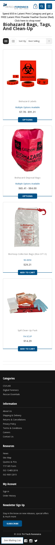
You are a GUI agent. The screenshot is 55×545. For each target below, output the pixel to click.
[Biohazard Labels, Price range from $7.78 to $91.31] (27, 73)
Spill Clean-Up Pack (27, 330)
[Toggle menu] (49, 6)
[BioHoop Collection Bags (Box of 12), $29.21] (27, 226)
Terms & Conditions (12, 428)
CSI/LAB (7, 385)
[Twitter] (36, 540)
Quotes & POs (10, 461)
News (5, 453)
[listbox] (39, 41)
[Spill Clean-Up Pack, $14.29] (27, 302)
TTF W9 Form (9, 466)
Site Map (7, 457)
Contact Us (8, 436)
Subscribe (12, 523)
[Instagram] (30, 540)
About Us (7, 411)
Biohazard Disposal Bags (27, 177)
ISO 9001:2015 (10, 474)
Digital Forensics (11, 390)
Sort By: (22, 41)
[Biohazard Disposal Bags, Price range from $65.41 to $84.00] (27, 150)
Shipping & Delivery (12, 415)
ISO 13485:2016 (10, 470)
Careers (6, 432)
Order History (9, 495)
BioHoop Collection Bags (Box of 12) (27, 253)
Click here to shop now (27, 20)
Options (27, 119)
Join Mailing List (12, 540)
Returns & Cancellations (14, 419)
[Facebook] (25, 540)
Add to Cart (27, 272)
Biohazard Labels (28, 101)
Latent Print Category (29, 13)
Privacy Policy (9, 423)
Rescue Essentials (11, 394)
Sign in (6, 491)
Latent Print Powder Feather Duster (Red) (30, 17)
